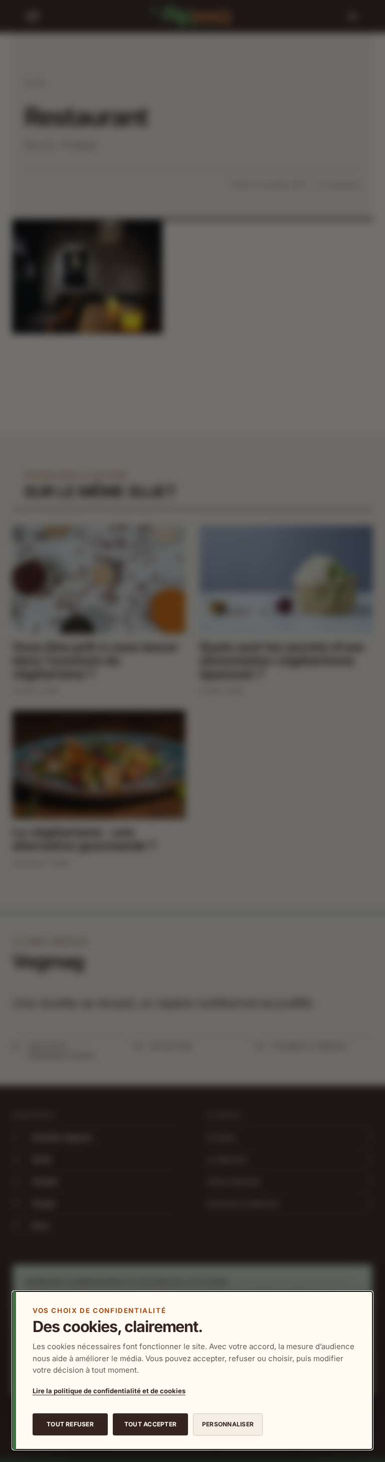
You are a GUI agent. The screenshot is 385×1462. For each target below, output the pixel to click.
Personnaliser (228, 1424)
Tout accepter (150, 1424)
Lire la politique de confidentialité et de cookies (109, 1391)
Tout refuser (70, 1424)
